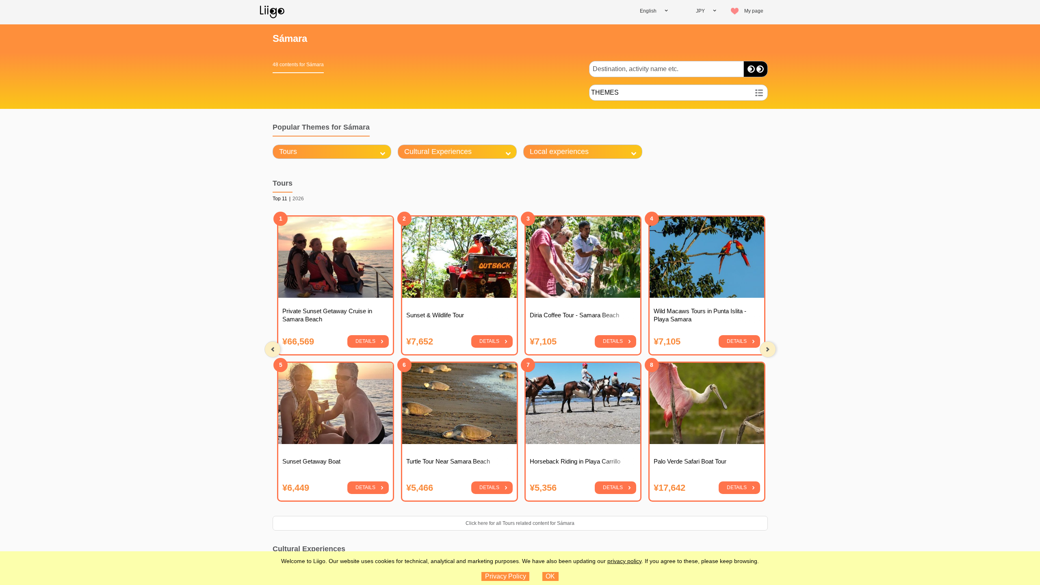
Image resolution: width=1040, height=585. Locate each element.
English (648, 11)
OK (550, 576)
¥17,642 (669, 487)
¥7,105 (543, 341)
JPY (700, 11)
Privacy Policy (505, 576)
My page (753, 11)
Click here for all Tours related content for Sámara (520, 523)
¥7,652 (419, 341)
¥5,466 (419, 487)
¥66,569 (298, 341)
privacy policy (624, 561)
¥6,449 (295, 487)
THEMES (605, 92)
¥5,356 (543, 487)
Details (365, 341)
